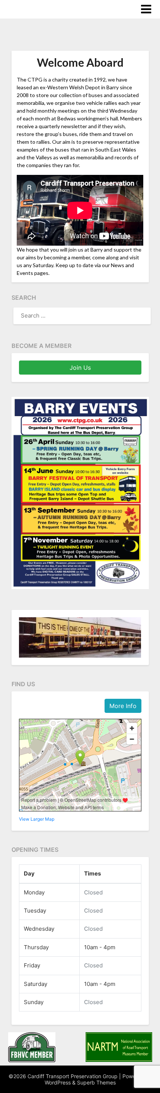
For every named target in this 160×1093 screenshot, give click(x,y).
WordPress (58, 1082)
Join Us (80, 367)
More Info (123, 706)
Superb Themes (96, 1082)
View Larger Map (36, 819)
